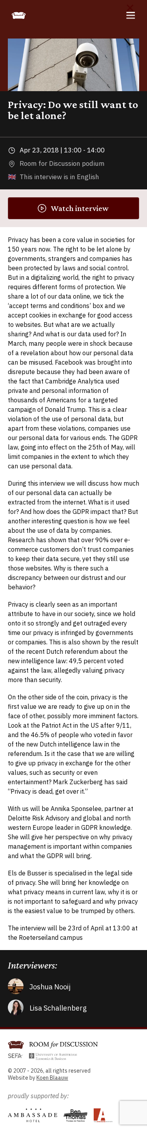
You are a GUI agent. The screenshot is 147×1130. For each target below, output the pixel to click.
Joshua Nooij (50, 986)
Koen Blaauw (52, 1077)
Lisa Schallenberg (58, 1008)
